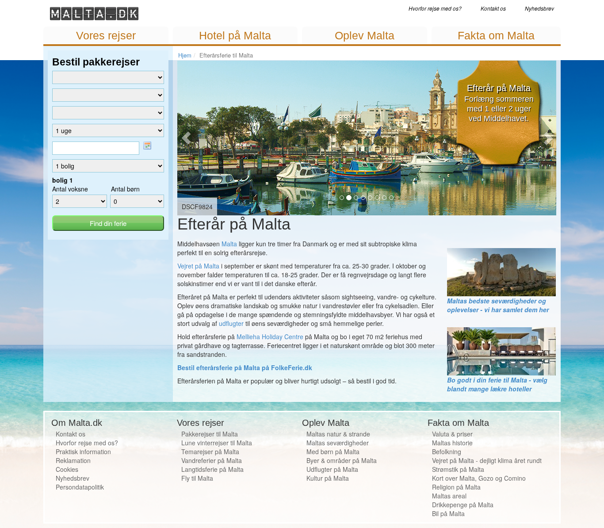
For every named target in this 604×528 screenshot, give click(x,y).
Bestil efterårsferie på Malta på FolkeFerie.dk (244, 367)
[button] (188, 138)
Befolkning (446, 451)
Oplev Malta (364, 35)
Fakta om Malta (496, 35)
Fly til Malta (197, 478)
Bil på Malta (448, 513)
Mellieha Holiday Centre (270, 336)
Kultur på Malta (327, 478)
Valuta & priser (452, 433)
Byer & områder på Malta (341, 460)
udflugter (231, 323)
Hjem (184, 55)
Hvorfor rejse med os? (435, 8)
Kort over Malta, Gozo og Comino (479, 478)
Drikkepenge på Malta (462, 504)
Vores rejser (106, 35)
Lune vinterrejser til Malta (216, 442)
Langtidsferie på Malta (212, 469)
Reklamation (73, 460)
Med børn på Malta (332, 451)
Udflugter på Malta (332, 469)
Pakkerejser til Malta (209, 433)
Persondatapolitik (80, 486)
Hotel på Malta (235, 35)
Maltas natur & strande (338, 433)
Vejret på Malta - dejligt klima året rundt (487, 460)
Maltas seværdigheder (337, 442)
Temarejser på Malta (210, 451)
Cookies (67, 469)
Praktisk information (83, 451)
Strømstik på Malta (458, 469)
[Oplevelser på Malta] (501, 271)
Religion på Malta (456, 486)
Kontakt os (493, 8)
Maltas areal (449, 495)
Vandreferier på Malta (211, 460)
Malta (229, 243)
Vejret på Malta (198, 265)
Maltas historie (452, 442)
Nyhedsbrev (539, 8)
